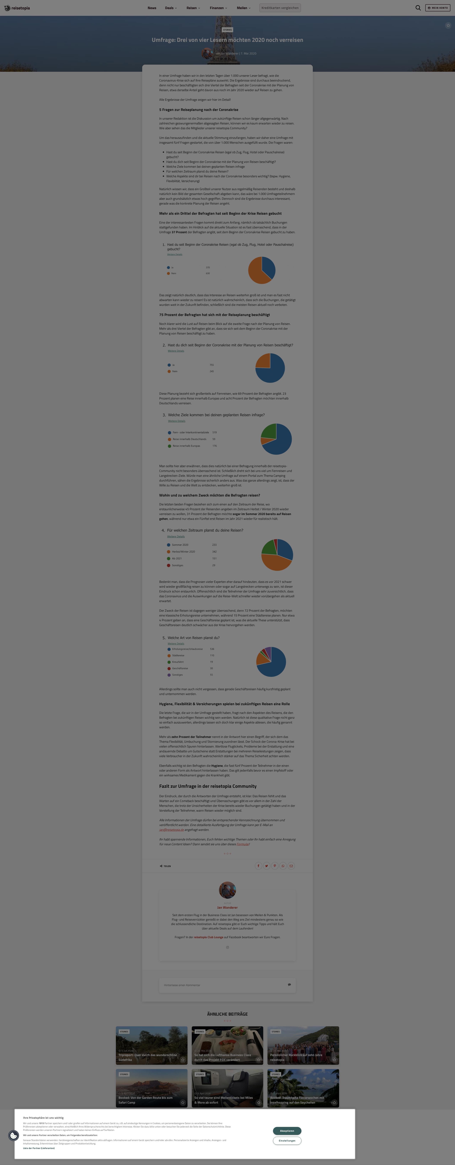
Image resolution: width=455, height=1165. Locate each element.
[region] (184, 1134)
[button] (13, 1135)
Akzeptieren (287, 1131)
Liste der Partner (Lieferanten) (39, 1148)
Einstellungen (287, 1141)
